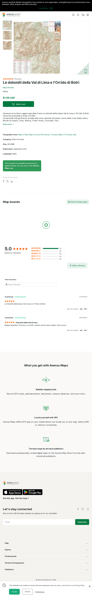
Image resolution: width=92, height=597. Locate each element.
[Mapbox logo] (9, 242)
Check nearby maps (79, 202)
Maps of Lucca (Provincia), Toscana (43, 135)
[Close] (89, 585)
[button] (81, 309)
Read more (7, 124)
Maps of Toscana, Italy (67, 135)
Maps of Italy (23, 135)
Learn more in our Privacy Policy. (73, 585)
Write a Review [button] (78, 266)
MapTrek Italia (8, 88)
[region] (46, 225)
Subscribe (82, 522)
